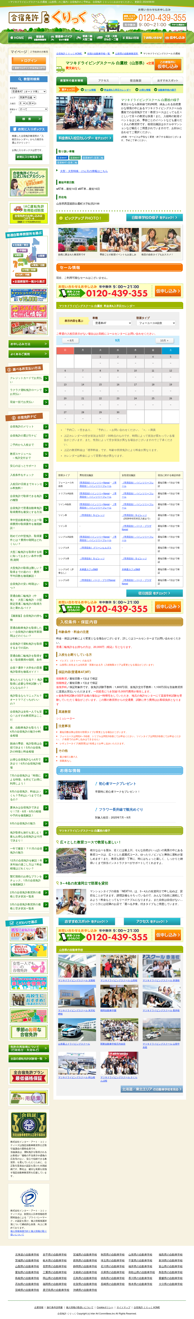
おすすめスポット (167, 81)
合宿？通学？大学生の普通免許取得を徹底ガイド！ (26, 669)
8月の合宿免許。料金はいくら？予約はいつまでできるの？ (26, 795)
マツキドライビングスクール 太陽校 (76, 980)
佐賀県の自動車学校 (85, 1284)
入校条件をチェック (22, 475)
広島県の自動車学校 (85, 1278)
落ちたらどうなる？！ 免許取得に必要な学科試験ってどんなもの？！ (26, 683)
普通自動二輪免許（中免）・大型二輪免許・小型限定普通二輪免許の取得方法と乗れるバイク (26, 602)
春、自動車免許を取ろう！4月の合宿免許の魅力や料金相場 (26, 731)
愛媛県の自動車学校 (171, 1278)
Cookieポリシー (105, 1307)
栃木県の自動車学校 (55, 1260)
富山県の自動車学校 (171, 1266)
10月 (164, 340)
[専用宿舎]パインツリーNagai (95, 482)
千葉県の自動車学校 (140, 1260)
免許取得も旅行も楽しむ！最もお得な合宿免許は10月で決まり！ (26, 836)
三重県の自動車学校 (55, 1272)
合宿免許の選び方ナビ (23, 435)
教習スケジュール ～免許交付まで (20, 456)
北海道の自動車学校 (27, 1254)
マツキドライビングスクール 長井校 (161, 1010)
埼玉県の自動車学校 (113, 1260)
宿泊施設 (135, 81)
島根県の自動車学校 (27, 1278)
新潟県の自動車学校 (171, 1260)
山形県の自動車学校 (140, 1254)
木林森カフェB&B (89, 569)
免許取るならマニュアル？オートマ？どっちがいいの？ (26, 699)
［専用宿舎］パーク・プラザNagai (97, 580)
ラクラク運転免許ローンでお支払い (26, 392)
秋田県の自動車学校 (113, 1254)
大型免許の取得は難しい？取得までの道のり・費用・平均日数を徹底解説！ (26, 572)
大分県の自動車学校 (171, 1284)
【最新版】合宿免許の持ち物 (26, 617)
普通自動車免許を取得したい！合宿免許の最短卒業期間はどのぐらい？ (26, 631)
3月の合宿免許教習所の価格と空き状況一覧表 (25, 906)
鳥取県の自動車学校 (171, 1272)
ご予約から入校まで (22, 444)
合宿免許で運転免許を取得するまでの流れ (26, 645)
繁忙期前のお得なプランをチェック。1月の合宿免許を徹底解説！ (26, 880)
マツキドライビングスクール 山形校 (118, 980)
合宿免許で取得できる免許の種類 (26, 498)
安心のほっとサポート (23, 465)
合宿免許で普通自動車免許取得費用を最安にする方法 (26, 510)
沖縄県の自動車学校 (85, 1290)
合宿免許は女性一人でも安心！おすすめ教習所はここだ (26, 715)
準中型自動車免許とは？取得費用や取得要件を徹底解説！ (26, 524)
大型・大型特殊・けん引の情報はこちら (84, 171)
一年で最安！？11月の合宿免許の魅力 (26, 850)
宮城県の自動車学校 (85, 1254)
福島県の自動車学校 (171, 1254)
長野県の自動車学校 (55, 1266)
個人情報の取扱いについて (79, 1307)
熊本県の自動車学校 (140, 1284)
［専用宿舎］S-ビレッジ (92, 515)
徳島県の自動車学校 (113, 1278)
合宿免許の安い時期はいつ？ (24, 586)
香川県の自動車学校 (140, 1278)
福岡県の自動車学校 (55, 1284)
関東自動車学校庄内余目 (112, 1043)
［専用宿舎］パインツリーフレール (98, 484)
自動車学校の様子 (167, 89)
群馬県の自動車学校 (85, 1260)
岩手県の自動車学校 (55, 1254)
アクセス (103, 81)
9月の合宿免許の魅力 (22, 823)
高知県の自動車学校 (27, 1284)
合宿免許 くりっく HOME (147, 1307)
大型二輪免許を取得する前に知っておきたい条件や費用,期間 (26, 556)
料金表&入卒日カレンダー (117, 89)
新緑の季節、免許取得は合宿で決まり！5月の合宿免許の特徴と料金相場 (26, 747)
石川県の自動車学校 (113, 1266)
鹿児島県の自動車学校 (56, 1290)
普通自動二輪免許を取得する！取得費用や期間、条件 (26, 657)
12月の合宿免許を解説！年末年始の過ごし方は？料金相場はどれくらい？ (26, 864)
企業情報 (38, 1307)
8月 (70, 340)
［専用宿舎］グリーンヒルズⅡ (95, 547)
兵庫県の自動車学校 (113, 1272)
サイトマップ (123, 1307)
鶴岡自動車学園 (108, 1010)
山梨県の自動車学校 (27, 1266)
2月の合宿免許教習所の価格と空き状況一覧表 (25, 894)
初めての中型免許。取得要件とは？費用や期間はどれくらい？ (26, 540)
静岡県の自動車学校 (85, 1266)
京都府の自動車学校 (85, 1272)
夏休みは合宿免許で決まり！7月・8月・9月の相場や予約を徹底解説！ (25, 811)
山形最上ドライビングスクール (74, 1043)
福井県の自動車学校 (140, 1266)
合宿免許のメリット (22, 426)
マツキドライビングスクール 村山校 (76, 1077)
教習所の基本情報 (71, 81)
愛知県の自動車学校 (27, 1272)
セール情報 (90, 89)
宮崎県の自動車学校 (27, 1290)
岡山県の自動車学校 (55, 1278)
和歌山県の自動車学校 (141, 1272)
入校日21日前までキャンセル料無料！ (26, 486)
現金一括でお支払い (22, 402)
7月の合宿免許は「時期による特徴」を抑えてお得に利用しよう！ (26, 779)
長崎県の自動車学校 (113, 1284)
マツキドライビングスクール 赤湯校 (161, 980)
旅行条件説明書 (55, 1307)
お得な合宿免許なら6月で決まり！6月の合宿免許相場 (25, 763)
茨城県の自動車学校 (27, 1260)
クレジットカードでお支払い (26, 380)
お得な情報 (145, 89)
